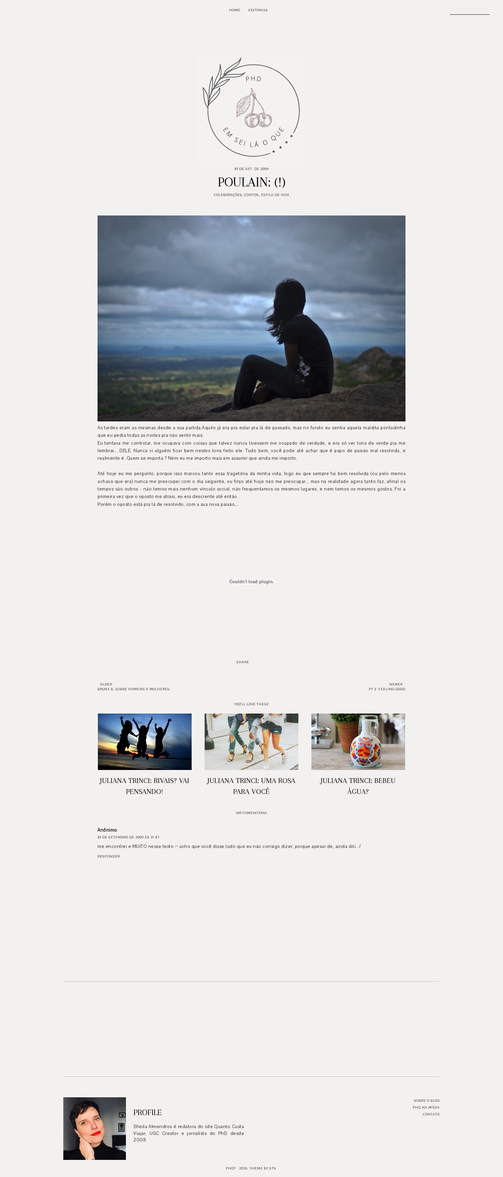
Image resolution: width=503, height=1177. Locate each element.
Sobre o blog (427, 1100)
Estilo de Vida (275, 195)
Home (235, 10)
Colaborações (228, 195)
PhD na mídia (426, 1107)
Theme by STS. (263, 1168)
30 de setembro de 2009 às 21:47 (128, 837)
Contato (431, 1114)
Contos (251, 195)
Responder (109, 856)
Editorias (258, 10)
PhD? (231, 1168)
